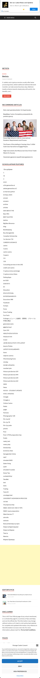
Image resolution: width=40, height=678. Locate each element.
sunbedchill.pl (7, 476)
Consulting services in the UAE (13, 264)
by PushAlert (6, 11)
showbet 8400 (7, 460)
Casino (5, 249)
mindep (5, 362)
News (5, 387)
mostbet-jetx (7, 368)
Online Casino (7, 403)
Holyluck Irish (7, 336)
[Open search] (35, 18)
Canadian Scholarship (10, 236)
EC (4, 287)
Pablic (5, 406)
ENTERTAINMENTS (9, 296)
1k (4, 176)
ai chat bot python (9, 191)
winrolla (5, 517)
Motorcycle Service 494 (10, 374)
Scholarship (7, 447)
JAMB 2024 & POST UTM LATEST (14, 343)
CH (4, 258)
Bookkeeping (7, 230)
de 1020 (5, 280)
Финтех (5, 536)
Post (4, 432)
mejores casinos (8, 355)
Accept (20, 661)
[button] (37, 645)
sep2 (4, 457)
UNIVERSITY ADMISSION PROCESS (15, 498)
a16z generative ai (9, 185)
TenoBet (6, 479)
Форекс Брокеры (9, 539)
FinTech (5, 306)
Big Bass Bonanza (8, 223)
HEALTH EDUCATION (10, 333)
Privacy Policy (20, 675)
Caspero (6, 255)
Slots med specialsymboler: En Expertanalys (17, 110)
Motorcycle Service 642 (10, 381)
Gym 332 (6, 330)
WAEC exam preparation (11, 511)
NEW (5, 384)
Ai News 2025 (7, 195)
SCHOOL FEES (8, 451)
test (4, 482)
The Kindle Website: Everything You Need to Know (19, 594)
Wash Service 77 (8, 514)
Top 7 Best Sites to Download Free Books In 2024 (19, 601)
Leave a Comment (7, 79)
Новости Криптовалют (11, 527)
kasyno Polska (7, 346)
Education (6, 290)
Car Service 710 (8, 239)
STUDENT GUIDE (9, 470)
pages (5, 409)
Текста (5, 533)
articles (5, 207)
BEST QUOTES (8, 217)
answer (5, 198)
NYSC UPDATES (8, 394)
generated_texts (8, 324)
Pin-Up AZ (6, 419)
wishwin (6, 520)
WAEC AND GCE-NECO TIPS (12, 508)
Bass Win (6, 214)
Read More (6, 96)
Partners (6, 413)
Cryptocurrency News (10, 274)
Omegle (5, 397)
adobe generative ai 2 (10, 188)
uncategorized (7, 495)
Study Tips (6, 473)
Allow (33, 9)
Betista (5, 76)
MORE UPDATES (8, 365)
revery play (6, 444)
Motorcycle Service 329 (10, 371)
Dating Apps (7, 277)
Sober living (7, 463)
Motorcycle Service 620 (10, 378)
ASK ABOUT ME (8, 210)
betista (4, 74)
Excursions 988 (8, 299)
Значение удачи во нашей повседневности (18, 157)
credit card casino (8, 268)
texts (5, 485)
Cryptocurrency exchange (11, 271)
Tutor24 (5, 492)
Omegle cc (6, 400)
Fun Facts (6, 315)
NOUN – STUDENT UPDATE (12, 390)
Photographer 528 (9, 416)
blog (4, 226)
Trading (5, 489)
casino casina (7, 252)
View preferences (20, 671)
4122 (5, 182)
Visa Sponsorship (8, 505)
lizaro (5, 352)
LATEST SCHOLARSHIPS (11, 349)
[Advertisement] (20, 44)
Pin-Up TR (6, 422)
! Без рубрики (7, 169)
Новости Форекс (8, 530)
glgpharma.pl (7, 327)
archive (5, 204)
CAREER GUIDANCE (10, 242)
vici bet (5, 501)
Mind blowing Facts (9, 359)
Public (5, 438)
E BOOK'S (6, 283)
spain (5, 466)
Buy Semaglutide (8, 233)
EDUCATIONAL (8, 293)
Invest (5, 340)
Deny (20, 666)
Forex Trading (7, 312)
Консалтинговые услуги (11, 524)
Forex (5, 309)
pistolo (5, 428)
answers (6, 201)
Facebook (6, 302)
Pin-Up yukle (7, 425)
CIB (4, 261)
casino (5, 245)
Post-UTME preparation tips (12, 435)
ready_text (6, 441)
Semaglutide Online (9, 454)
